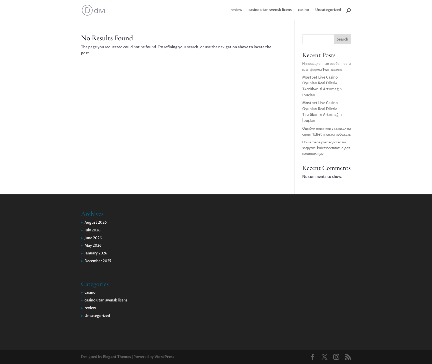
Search (342, 39)
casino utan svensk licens (270, 10)
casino (303, 10)
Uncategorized (328, 10)
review (236, 10)
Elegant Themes (117, 356)
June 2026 (93, 238)
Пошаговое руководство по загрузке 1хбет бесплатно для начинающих (326, 148)
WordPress (164, 356)
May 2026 (93, 245)
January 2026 (95, 253)
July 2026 (92, 230)
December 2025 (97, 261)
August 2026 (95, 222)
